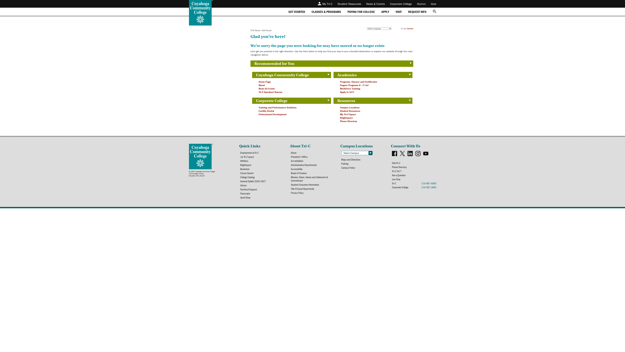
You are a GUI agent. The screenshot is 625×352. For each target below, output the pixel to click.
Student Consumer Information (305, 184)
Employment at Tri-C (249, 152)
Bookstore (245, 169)
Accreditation (297, 160)
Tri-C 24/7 (397, 171)
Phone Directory (348, 121)
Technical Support (248, 189)
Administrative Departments (304, 165)
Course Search (247, 173)
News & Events (267, 88)
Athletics (244, 160)
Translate (410, 29)
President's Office (299, 156)
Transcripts (245, 193)
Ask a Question (399, 175)
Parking (344, 163)
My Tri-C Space (348, 114)
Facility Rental (266, 110)
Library (243, 185)
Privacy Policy (297, 192)
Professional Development (272, 114)
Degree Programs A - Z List (354, 85)
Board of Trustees (299, 173)
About (262, 85)
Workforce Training (350, 88)
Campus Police (348, 167)
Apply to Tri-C (347, 92)
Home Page (265, 81)
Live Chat (396, 179)
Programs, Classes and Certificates (358, 81)
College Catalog (247, 177)
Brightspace (346, 117)
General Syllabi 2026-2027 (253, 181)
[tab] (296, 12)
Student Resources (350, 110)
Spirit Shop (245, 197)
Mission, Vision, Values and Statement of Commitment (309, 178)
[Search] (434, 12)
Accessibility (296, 169)
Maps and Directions (350, 159)
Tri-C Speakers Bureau (270, 92)
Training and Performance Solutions (278, 107)
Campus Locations (350, 107)
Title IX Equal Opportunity (302, 188)
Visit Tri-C (396, 163)
